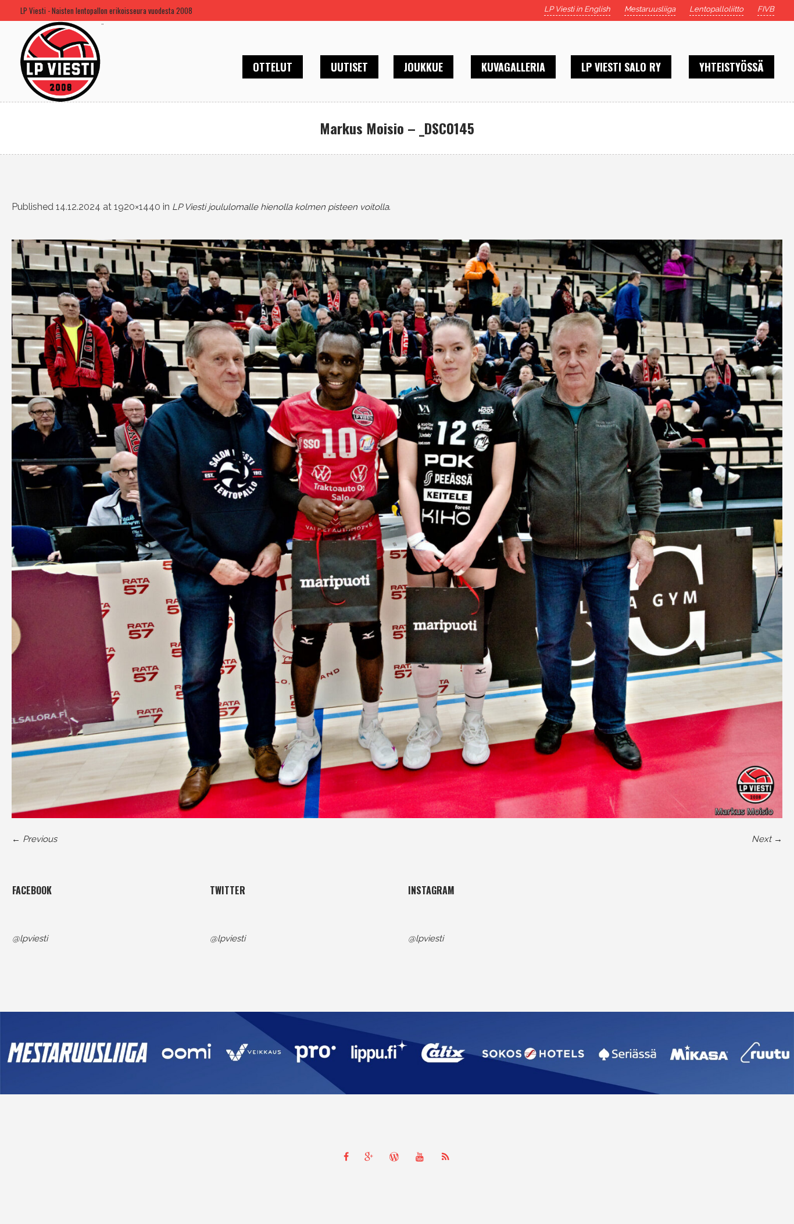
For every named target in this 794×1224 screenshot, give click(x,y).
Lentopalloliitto (716, 9)
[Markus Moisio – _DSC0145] (397, 529)
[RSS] (448, 1156)
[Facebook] (346, 1156)
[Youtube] (422, 1156)
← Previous (34, 839)
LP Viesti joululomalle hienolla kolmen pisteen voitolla (280, 207)
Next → (767, 839)
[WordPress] (397, 1156)
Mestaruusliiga (649, 9)
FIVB (765, 9)
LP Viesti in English (577, 9)
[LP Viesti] (397, 1053)
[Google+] (371, 1156)
